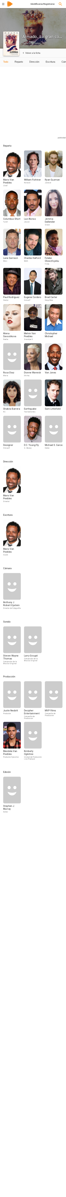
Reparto (19, 61)
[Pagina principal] (10, 6)
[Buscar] (60, 4)
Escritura (50, 61)
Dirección (34, 61)
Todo (5, 61)
